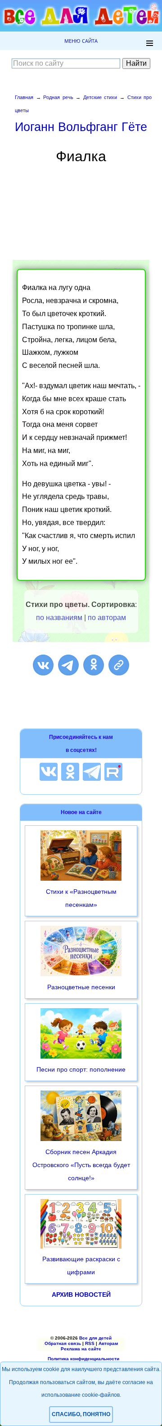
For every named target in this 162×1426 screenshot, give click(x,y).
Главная (24, 97)
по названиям (59, 617)
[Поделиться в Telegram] (68, 665)
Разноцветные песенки (81, 987)
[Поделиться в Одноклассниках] (93, 665)
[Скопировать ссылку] (118, 665)
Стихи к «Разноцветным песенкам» (81, 898)
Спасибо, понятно (81, 1414)
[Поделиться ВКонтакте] (43, 665)
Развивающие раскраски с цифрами (81, 1265)
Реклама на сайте (81, 1348)
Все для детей (95, 1337)
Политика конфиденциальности (83, 1358)
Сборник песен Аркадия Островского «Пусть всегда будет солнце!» (81, 1165)
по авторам (107, 617)
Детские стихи (100, 97)
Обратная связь (63, 1343)
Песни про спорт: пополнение (81, 1069)
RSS (89, 1343)
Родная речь (58, 97)
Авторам (108, 1343)
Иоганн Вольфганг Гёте (81, 127)
